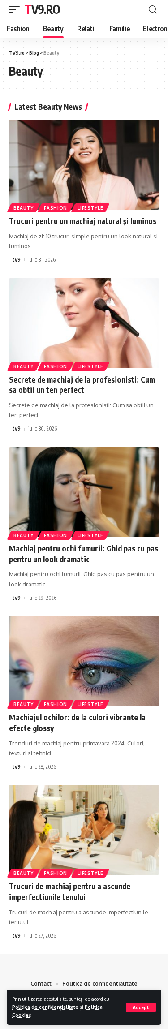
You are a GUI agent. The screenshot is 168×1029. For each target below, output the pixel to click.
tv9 (17, 259)
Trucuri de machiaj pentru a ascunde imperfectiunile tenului (69, 891)
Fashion (55, 208)
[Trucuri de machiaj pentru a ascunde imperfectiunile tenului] (84, 830)
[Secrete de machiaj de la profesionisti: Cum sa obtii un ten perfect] (84, 323)
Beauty (23, 208)
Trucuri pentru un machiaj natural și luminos (82, 221)
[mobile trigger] (16, 9)
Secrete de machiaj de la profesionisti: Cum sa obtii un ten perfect (82, 385)
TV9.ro (42, 9)
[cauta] (152, 10)
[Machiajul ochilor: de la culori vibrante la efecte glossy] (84, 661)
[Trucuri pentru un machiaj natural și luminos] (84, 165)
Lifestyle (90, 208)
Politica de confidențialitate (45, 1007)
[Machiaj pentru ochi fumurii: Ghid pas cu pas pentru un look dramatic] (84, 492)
